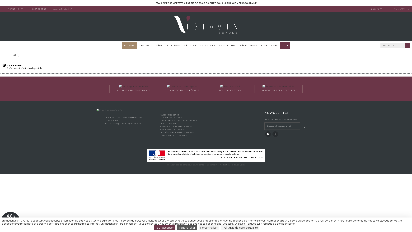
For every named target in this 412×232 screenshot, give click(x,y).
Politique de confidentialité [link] (240, 227)
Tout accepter (164, 227)
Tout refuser (187, 227)
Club (285, 45)
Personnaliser (209, 227)
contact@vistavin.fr (63, 9)
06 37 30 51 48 (39, 9)
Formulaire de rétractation (174, 135)
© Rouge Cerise (238, 165)
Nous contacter (168, 124)
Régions (190, 45)
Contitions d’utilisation (172, 129)
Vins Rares (269, 45)
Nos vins (173, 45)
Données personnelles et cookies (177, 132)
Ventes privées (151, 45)
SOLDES (129, 45)
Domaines (207, 45)
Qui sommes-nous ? (169, 115)
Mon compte (401, 9)
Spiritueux (227, 45)
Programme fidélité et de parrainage (178, 121)
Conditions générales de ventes (176, 126)
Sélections (248, 45)
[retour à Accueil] (14, 55)
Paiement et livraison (171, 118)
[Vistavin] (206, 26)
